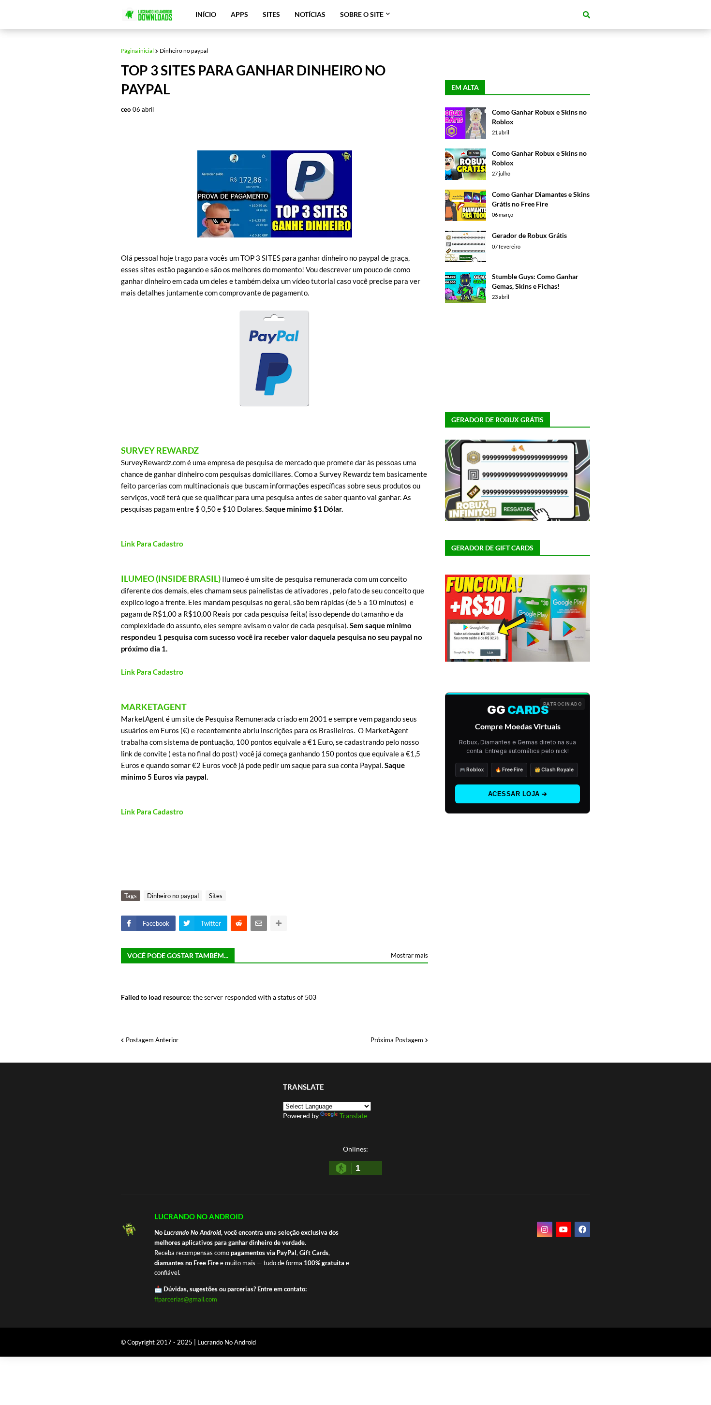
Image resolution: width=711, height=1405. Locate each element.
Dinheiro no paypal (184, 50)
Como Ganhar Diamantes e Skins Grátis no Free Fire (541, 199)
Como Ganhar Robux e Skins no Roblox (539, 117)
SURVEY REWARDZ (160, 450)
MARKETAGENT (154, 706)
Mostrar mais (409, 955)
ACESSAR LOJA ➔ (518, 794)
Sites (215, 896)
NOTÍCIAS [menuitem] (310, 14)
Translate (353, 1115)
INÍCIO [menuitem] (205, 14)
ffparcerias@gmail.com (185, 1299)
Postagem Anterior (152, 1040)
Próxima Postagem (396, 1040)
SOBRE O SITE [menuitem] (362, 14)
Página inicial (137, 50)
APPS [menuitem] (239, 14)
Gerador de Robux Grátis (529, 235)
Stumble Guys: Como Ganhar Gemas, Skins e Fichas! (535, 281)
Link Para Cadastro (152, 543)
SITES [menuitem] (271, 14)
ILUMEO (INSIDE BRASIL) (171, 578)
